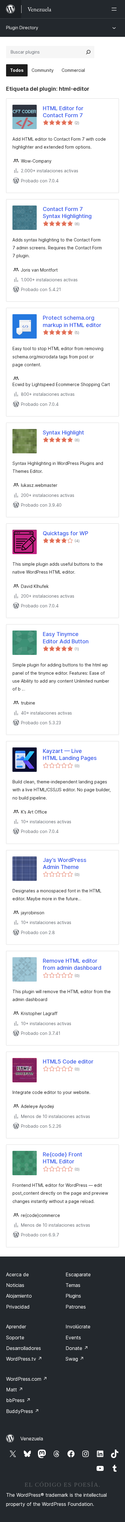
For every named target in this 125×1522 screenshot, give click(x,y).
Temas (73, 1285)
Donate (77, 1348)
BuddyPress (22, 1411)
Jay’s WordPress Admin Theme (64, 863)
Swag (75, 1359)
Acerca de (17, 1274)
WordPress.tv (24, 1359)
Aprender (16, 1326)
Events (73, 1337)
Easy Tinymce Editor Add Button (66, 637)
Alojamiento (19, 1296)
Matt (14, 1390)
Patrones (76, 1307)
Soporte (15, 1337)
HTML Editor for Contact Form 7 (63, 111)
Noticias (15, 1285)
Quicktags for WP (65, 533)
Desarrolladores (23, 1348)
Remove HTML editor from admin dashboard (72, 964)
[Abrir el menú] (115, 9)
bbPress (18, 1400)
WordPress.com (26, 1379)
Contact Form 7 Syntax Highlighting (67, 212)
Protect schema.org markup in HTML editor (72, 321)
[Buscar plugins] (88, 52)
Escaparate (78, 1274)
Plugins (73, 1296)
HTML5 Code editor (68, 1061)
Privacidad (18, 1307)
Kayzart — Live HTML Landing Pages (70, 754)
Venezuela (31, 1439)
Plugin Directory (22, 27)
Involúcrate (78, 1326)
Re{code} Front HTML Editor (62, 1158)
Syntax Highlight (63, 432)
